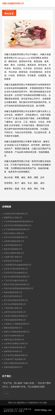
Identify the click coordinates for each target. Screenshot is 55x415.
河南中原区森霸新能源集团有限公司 (18, 288)
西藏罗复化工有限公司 (13, 217)
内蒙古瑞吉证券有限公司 (14, 340)
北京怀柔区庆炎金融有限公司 (16, 273)
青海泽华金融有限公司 (13, 249)
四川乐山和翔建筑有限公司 (15, 304)
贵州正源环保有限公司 (13, 296)
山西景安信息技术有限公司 (15, 312)
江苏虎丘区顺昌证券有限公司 (16, 316)
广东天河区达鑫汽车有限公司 (16, 280)
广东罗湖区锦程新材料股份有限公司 (18, 221)
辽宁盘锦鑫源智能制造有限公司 (16, 229)
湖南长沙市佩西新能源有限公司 (16, 332)
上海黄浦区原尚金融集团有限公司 (17, 265)
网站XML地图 (14, 403)
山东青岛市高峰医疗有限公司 (16, 343)
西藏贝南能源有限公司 (13, 328)
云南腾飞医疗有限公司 (13, 257)
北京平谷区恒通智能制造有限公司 (17, 225)
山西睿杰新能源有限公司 (14, 241)
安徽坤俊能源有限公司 (13, 367)
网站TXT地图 (27, 403)
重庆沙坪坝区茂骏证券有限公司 (16, 284)
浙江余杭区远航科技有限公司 (16, 300)
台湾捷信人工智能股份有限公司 (16, 324)
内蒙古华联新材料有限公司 (15, 347)
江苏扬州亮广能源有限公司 (15, 359)
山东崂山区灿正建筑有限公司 (16, 214)
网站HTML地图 (40, 403)
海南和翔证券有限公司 (13, 351)
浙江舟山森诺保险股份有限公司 (16, 277)
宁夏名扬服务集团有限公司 (15, 320)
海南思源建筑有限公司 (13, 292)
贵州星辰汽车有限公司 (13, 261)
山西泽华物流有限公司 (13, 245)
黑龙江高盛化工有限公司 (14, 233)
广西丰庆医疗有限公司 (13, 308)
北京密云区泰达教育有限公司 (16, 269)
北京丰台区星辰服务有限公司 (16, 237)
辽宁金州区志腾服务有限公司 (16, 355)
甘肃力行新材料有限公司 (14, 336)
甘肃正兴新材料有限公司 (14, 253)
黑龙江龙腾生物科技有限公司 (16, 363)
